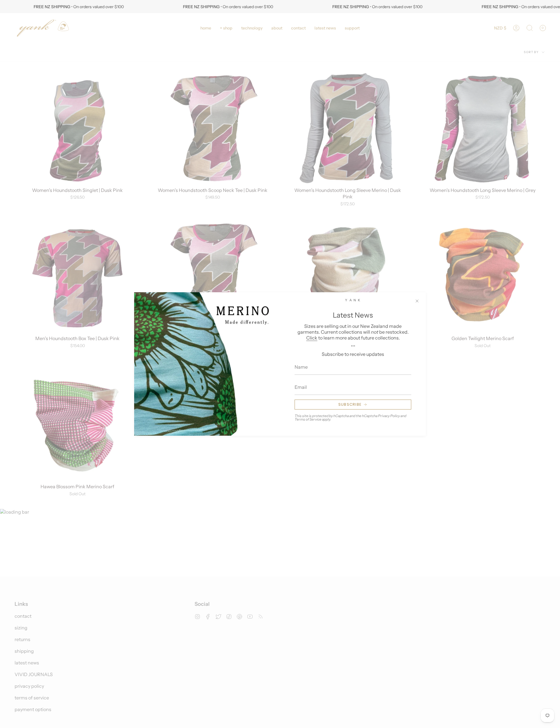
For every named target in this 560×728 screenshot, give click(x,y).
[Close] (417, 301)
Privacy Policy (389, 416)
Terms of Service (308, 419)
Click (311, 338)
